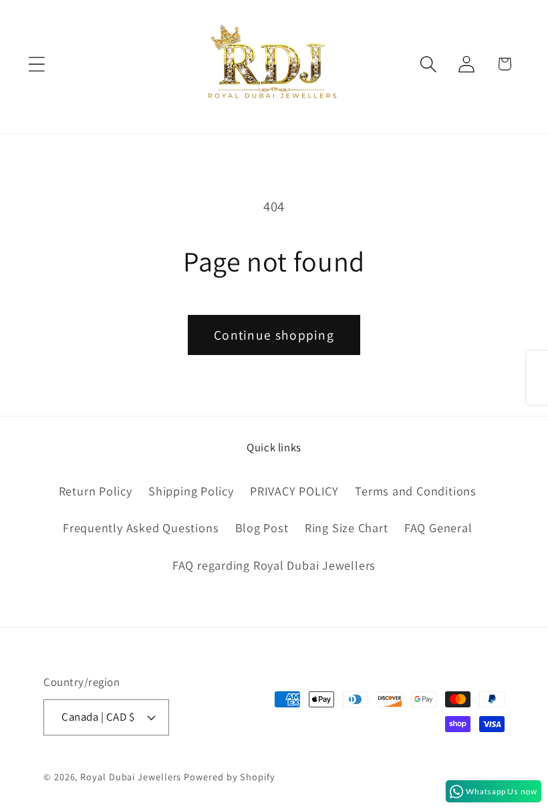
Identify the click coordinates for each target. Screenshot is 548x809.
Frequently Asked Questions (141, 527)
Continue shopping (274, 335)
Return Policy (95, 491)
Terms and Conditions (415, 491)
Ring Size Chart (346, 527)
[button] (36, 64)
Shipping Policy (191, 491)
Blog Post (262, 527)
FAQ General (438, 527)
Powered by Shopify (229, 776)
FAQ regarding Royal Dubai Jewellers (274, 565)
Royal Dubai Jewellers (130, 776)
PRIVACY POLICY (294, 491)
